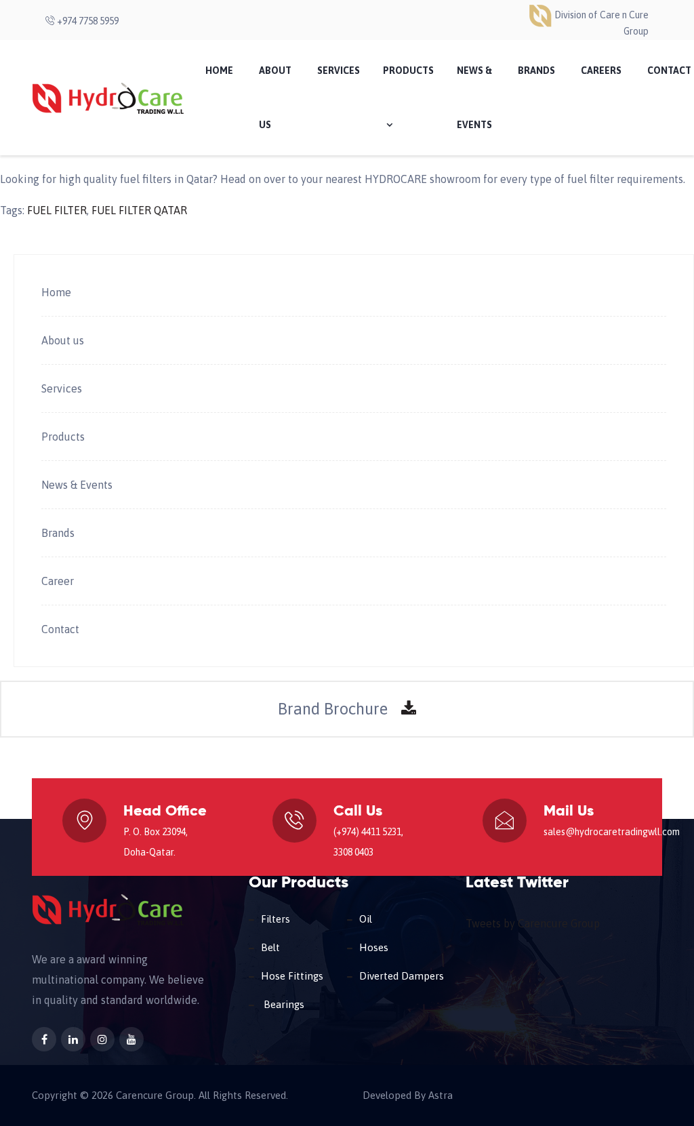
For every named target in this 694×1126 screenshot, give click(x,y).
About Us (275, 97)
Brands (536, 70)
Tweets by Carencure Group (533, 923)
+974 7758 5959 (87, 21)
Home (219, 70)
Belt (270, 947)
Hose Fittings (292, 976)
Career (57, 581)
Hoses (373, 947)
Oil (365, 919)
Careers (601, 70)
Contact (60, 629)
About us (62, 340)
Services (338, 70)
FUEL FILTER (57, 210)
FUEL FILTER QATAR (139, 210)
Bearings (282, 1004)
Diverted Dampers (401, 976)
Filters (275, 919)
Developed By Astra (408, 1095)
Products (408, 70)
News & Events (474, 97)
